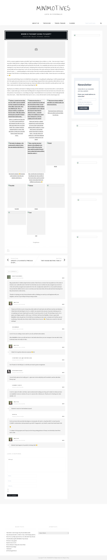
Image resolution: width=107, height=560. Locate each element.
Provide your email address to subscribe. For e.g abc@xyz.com (85, 103)
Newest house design (11, 546)
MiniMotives (53, 9)
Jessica (14, 414)
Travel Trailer (60, 23)
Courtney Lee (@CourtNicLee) (22, 358)
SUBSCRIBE (83, 108)
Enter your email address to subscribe (86, 95)
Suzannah (15, 327)
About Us (35, 23)
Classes (72, 23)
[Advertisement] (87, 283)
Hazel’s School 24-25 (11, 542)
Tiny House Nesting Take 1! (51, 260)
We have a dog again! (11, 540)
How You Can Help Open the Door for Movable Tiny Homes (20, 536)
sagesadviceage (17, 370)
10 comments (40, 36)
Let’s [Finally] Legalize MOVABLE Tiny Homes (17, 538)
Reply (63, 278)
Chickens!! (8, 548)
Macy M (34, 36)
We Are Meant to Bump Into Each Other (15, 544)
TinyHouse (47, 23)
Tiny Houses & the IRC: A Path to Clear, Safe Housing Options (20, 534)
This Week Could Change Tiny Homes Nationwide (18, 532)
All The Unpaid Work (11, 550)
